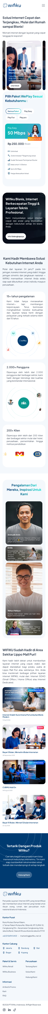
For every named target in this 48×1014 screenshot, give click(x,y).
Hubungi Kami (24, 875)
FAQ (4, 995)
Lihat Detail (19, 86)
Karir (4, 991)
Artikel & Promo (9, 987)
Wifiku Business (9, 972)
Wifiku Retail (8, 966)
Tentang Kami (31, 966)
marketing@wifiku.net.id (30, 936)
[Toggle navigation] (43, 5)
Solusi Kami (30, 972)
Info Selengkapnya (16, 236)
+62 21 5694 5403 (10, 936)
